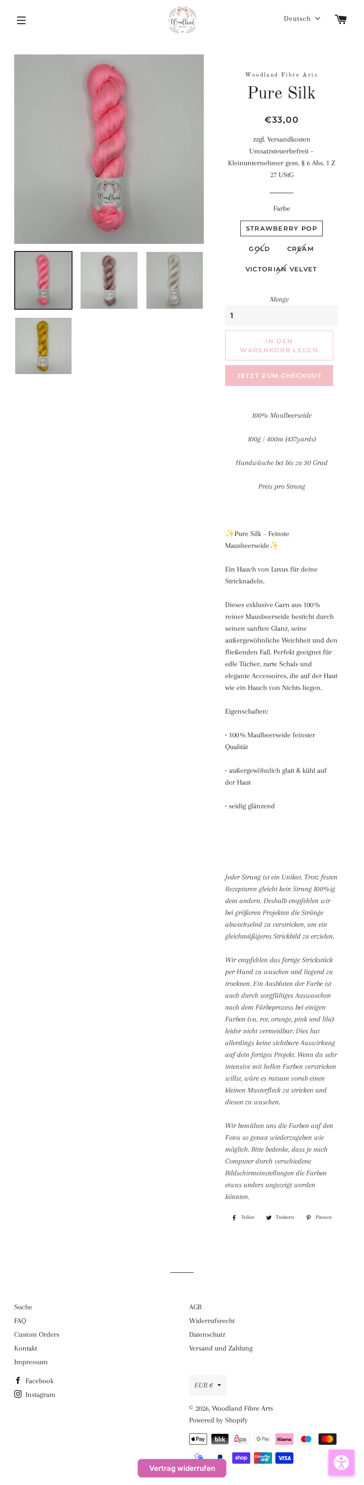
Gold (259, 248)
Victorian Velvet (282, 269)
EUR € (203, 1385)
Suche (23, 1307)
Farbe (281, 208)
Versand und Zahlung (221, 1348)
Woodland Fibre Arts (242, 1408)
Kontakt (25, 1348)
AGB (195, 1307)
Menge (279, 299)
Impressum (31, 1362)
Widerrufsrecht (212, 1320)
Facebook (39, 1381)
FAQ (20, 1320)
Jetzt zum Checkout (279, 375)
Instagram (39, 1394)
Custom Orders (36, 1334)
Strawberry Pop (281, 228)
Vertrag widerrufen (182, 1468)
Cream (300, 248)
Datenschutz (207, 1334)
